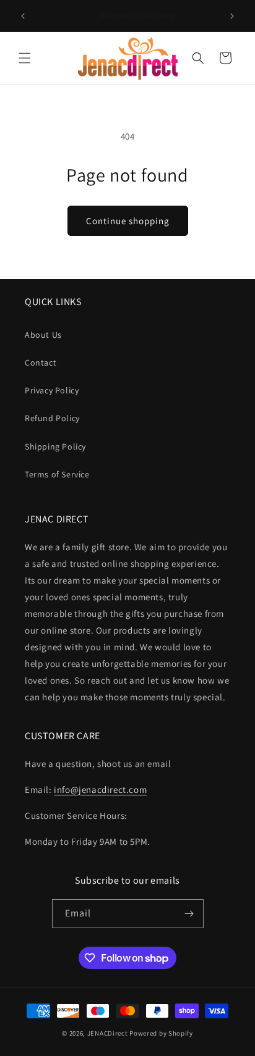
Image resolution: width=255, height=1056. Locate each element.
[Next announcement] (232, 16)
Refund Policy (52, 418)
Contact (40, 362)
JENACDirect (107, 1033)
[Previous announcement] (23, 16)
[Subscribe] (189, 913)
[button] (24, 58)
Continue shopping (128, 221)
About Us (43, 334)
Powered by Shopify (161, 1033)
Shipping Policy (55, 446)
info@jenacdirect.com (100, 789)
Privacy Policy (52, 390)
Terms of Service (57, 474)
